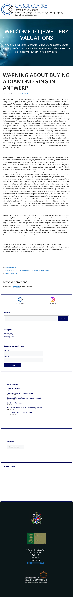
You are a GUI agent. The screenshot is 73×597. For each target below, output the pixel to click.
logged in (16, 287)
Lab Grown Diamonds (14, 403)
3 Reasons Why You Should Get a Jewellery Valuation (24, 398)
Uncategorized (10, 267)
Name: (6, 350)
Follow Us (53, 303)
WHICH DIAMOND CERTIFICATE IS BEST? (20, 413)
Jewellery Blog (8, 334)
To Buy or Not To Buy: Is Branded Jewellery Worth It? (25, 408)
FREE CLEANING (11, 273)
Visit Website (20, 303)
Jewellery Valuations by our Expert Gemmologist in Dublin (27, 270)
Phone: (6, 357)
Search (63, 318)
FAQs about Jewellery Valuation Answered (21, 393)
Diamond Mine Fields (14, 388)
